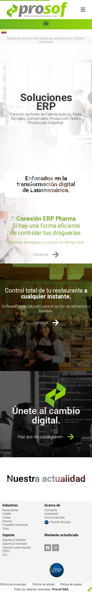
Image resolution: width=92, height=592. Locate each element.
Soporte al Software (14, 540)
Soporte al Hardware (14, 543)
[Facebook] (47, 547)
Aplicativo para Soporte (16, 547)
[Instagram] (55, 547)
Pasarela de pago (60, 522)
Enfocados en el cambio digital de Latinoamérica (39, 38)
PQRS (6, 551)
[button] (83, 9)
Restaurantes (10, 510)
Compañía (50, 510)
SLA (4, 555)
